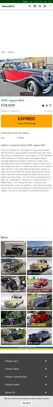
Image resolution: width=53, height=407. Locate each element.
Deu (35, 2)
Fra (40, 2)
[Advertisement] (26, 30)
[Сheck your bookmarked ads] (39, 6)
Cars (3, 52)
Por (45, 2)
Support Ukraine (26, 348)
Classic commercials (16, 376)
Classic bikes (12, 369)
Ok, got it (26, 403)
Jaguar (11, 52)
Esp (31, 2)
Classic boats (12, 384)
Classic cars (11, 361)
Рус (49, 2)
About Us (10, 392)
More (4, 237)
